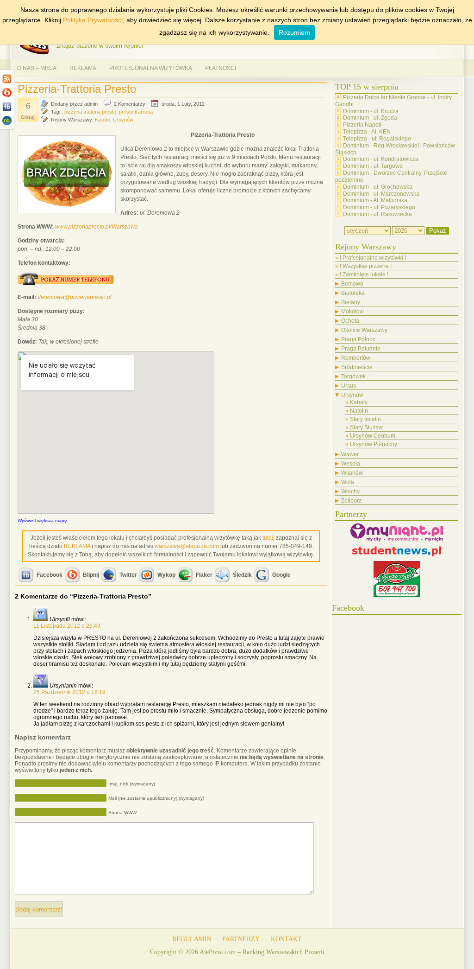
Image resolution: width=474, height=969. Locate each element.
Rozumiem (294, 32)
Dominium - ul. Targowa (373, 166)
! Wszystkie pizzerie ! (366, 266)
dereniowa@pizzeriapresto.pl (74, 297)
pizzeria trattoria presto (90, 112)
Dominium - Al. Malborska (375, 200)
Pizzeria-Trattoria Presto (77, 89)
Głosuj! (28, 117)
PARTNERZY (241, 939)
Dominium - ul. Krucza (371, 111)
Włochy (350, 491)
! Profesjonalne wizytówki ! (373, 258)
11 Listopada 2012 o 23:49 (66, 626)
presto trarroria (136, 112)
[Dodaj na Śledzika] (222, 581)
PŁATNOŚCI (220, 68)
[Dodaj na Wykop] (146, 581)
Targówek (353, 376)
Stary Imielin (365, 419)
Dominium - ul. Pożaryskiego (379, 207)
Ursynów (123, 119)
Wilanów (352, 473)
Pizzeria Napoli (362, 124)
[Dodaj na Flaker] (185, 581)
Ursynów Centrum (372, 436)
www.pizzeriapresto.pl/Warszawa (96, 226)
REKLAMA (82, 68)
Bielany (350, 302)
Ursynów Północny (373, 444)
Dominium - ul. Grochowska (377, 187)
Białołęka (353, 293)
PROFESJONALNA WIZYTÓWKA (150, 68)
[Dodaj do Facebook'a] (26, 581)
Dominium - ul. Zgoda (370, 118)
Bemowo (352, 283)
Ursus (348, 385)
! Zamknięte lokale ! (364, 274)
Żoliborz (351, 500)
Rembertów (355, 358)
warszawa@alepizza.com (187, 546)
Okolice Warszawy (364, 330)
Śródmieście (357, 367)
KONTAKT (286, 939)
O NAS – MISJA (36, 68)
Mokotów (352, 311)
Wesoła (350, 463)
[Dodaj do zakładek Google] (261, 581)
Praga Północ (358, 339)
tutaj (267, 538)
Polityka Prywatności (93, 20)
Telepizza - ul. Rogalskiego (377, 138)
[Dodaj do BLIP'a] (72, 581)
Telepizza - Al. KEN (367, 131)
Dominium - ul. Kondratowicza (380, 159)
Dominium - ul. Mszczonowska (381, 193)
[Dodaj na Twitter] (108, 581)
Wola (347, 482)
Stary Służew (366, 427)
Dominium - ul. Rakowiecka (377, 214)
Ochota (350, 321)
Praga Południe (360, 348)
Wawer (350, 454)
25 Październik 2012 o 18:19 (69, 692)
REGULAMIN (191, 939)
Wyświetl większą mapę (42, 520)
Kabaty (359, 402)
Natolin (102, 119)
